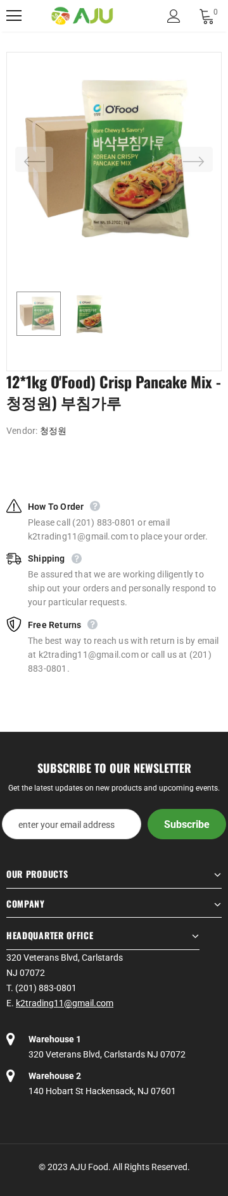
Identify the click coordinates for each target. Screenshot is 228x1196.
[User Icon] (173, 16)
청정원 (53, 431)
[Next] (194, 159)
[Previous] (34, 159)
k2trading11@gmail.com (64, 1003)
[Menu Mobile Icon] (14, 15)
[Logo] (82, 16)
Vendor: (21, 431)
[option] (114, 159)
